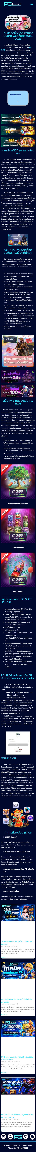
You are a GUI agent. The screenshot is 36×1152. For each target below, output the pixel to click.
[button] (25, 95)
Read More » (4, 957)
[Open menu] (31, 4)
